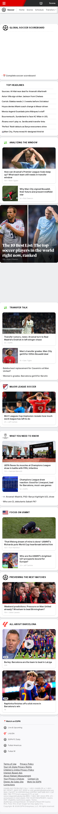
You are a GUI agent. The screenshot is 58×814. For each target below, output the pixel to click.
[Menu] (4, 3)
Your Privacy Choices (14, 778)
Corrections (9, 784)
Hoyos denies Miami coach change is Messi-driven (25, 106)
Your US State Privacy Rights (18, 767)
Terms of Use (10, 764)
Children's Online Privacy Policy (19, 770)
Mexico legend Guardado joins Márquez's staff (23, 111)
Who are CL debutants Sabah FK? (19, 501)
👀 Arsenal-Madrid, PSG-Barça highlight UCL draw (28, 496)
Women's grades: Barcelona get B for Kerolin (25, 376)
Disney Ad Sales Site (13, 781)
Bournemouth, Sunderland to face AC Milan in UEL (25, 116)
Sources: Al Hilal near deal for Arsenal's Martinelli (24, 91)
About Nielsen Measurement (17, 775)
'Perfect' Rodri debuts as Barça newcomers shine (24, 126)
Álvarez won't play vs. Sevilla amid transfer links (23, 121)
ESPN (16, 3)
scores (52, 3)
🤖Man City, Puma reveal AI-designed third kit (23, 131)
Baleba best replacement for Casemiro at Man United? (26, 369)
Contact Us (33, 778)
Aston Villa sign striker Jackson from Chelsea (22, 96)
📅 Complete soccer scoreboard (19, 75)
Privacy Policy (27, 764)
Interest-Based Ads (13, 773)
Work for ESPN (34, 781)
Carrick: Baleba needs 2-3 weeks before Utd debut (25, 101)
